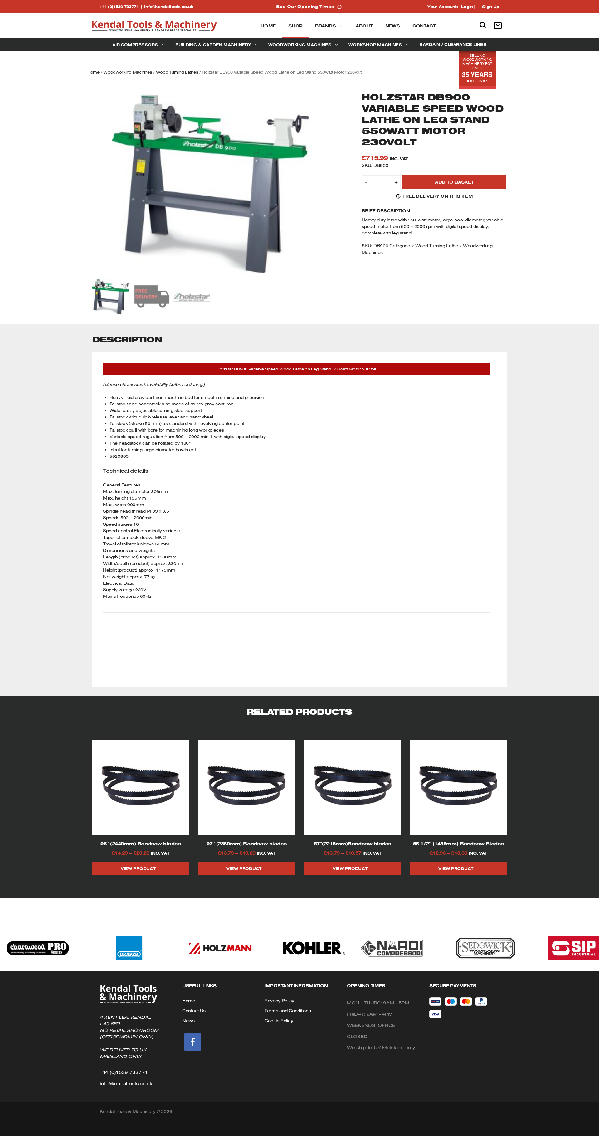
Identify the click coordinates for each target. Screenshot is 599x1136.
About (364, 26)
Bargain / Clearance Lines (453, 44)
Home (268, 26)
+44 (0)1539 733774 (122, 6)
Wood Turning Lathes (177, 72)
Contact (424, 26)
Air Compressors (135, 44)
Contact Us (194, 1010)
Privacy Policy (279, 1000)
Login (467, 6)
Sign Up (490, 6)
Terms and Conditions (288, 1010)
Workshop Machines (375, 44)
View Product (138, 868)
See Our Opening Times (305, 6)
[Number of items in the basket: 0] (499, 26)
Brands (325, 26)
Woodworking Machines (300, 44)
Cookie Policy (279, 1020)
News (392, 26)
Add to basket (454, 182)
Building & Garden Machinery (213, 44)
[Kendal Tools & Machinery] (154, 26)
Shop (295, 26)
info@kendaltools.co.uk (168, 6)
